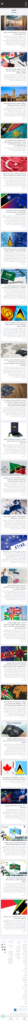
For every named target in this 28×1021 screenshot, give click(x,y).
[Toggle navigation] (2, 4)
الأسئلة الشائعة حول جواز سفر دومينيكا (25, 955)
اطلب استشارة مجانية (18, 947)
